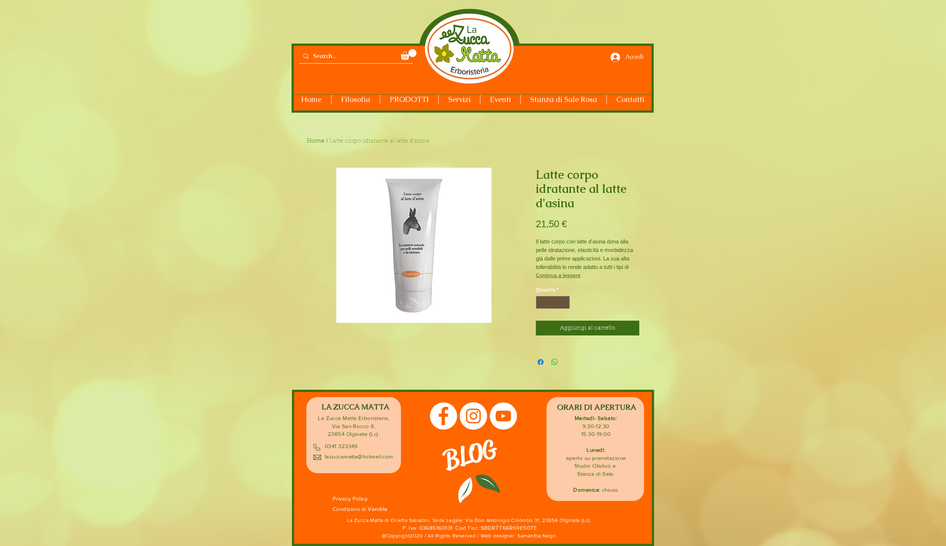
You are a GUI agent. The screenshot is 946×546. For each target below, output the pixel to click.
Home (315, 141)
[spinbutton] (553, 302)
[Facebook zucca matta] (443, 416)
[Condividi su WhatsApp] (554, 362)
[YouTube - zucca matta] (503, 416)
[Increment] (564, 302)
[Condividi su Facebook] (540, 362)
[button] (408, 54)
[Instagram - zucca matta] (473, 416)
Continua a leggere (558, 275)
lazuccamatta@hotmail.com (359, 456)
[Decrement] (541, 302)
